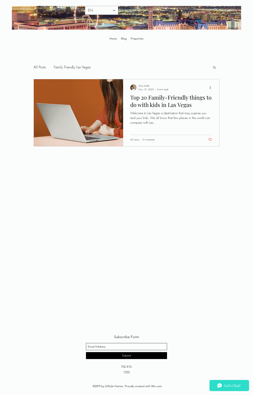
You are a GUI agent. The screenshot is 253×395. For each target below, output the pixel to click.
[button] (214, 68)
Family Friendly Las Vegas (72, 67)
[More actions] (211, 87)
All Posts (40, 67)
